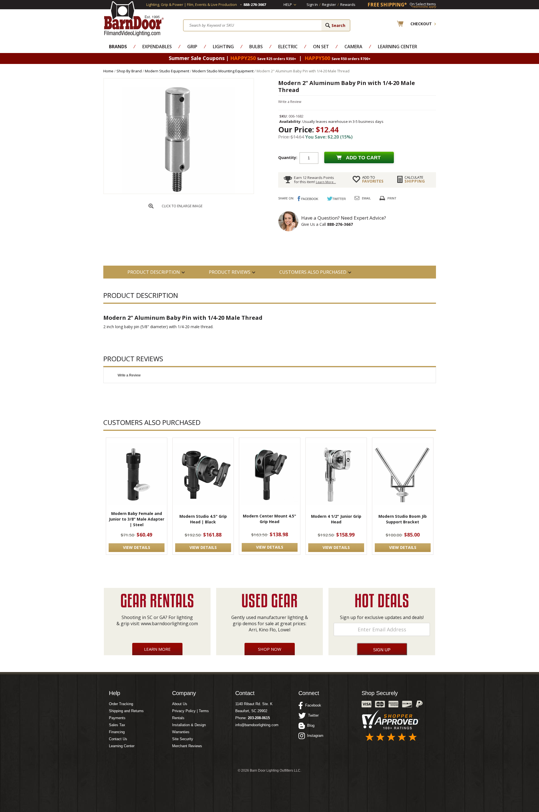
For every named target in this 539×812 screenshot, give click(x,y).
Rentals (178, 718)
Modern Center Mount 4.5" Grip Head (269, 518)
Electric (288, 46)
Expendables (157, 46)
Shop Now (269, 649)
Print (391, 198)
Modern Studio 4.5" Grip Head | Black (203, 519)
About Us (179, 704)
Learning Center (397, 46)
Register (329, 4)
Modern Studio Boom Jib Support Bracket (402, 519)
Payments (117, 718)
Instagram (314, 735)
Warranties (180, 732)
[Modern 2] (178, 192)
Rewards (347, 4)
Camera (353, 46)
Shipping (415, 179)
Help (288, 4)
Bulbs (256, 46)
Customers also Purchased (312, 272)
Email (366, 198)
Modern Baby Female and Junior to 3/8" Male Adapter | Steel (136, 519)
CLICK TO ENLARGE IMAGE (182, 206)
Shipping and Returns (126, 711)
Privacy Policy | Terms (190, 711)
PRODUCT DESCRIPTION (153, 272)
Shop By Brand (129, 70)
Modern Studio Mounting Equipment (222, 70)
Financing (117, 732)
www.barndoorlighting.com (169, 623)
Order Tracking (121, 704)
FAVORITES (372, 179)
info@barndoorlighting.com (256, 725)
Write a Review (289, 101)
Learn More (157, 649)
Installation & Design (189, 725)
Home (108, 70)
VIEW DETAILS (136, 547)
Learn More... (326, 182)
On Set (321, 46)
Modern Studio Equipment (167, 70)
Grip (192, 46)
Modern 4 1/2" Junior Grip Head (336, 519)
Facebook (312, 705)
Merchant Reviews (187, 746)
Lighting (223, 46)
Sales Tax (117, 725)
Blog (309, 725)
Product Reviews (229, 272)
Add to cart (363, 157)
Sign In (312, 4)
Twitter (312, 715)
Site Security (182, 739)
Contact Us (118, 739)
